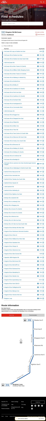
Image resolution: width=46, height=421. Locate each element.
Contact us (38, 402)
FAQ (22, 407)
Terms (2, 416)
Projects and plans (5, 408)
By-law (7, 416)
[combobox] (22, 23)
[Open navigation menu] (43, 2)
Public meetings (14, 401)
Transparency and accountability (5, 405)
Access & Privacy (13, 416)
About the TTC (4, 401)
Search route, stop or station (9, 20)
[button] (41, 419)
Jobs (12, 404)
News (22, 401)
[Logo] (4, 2)
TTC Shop (23, 404)
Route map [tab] (11, 315)
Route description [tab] (33, 315)
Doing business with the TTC (15, 408)
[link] (32, 406)
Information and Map (39, 32)
